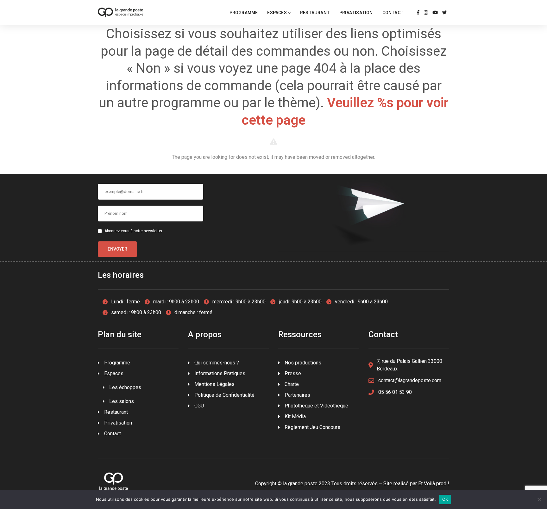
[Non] (539, 499)
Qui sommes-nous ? (216, 363)
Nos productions (303, 363)
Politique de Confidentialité (224, 395)
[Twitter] (444, 13)
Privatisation (356, 12)
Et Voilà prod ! (433, 484)
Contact (393, 12)
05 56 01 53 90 (395, 392)
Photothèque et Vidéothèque (316, 406)
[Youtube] (435, 13)
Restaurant (315, 12)
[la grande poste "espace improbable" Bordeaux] (120, 12)
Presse (293, 373)
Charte (292, 384)
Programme (243, 12)
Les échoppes (125, 387)
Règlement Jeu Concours (312, 427)
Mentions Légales (214, 384)
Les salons (121, 401)
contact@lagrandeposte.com (409, 380)
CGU (199, 406)
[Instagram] (426, 13)
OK (445, 499)
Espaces (276, 12)
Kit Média (295, 416)
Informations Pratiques (219, 373)
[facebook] (418, 13)
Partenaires (297, 395)
